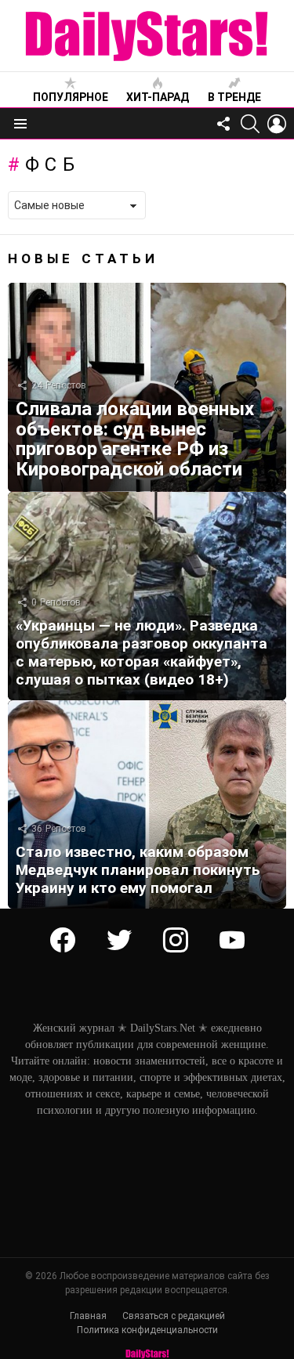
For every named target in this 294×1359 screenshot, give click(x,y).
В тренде (234, 97)
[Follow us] (223, 123)
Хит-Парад (157, 97)
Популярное (70, 97)
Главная (88, 1315)
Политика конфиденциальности (147, 1330)
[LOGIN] (276, 123)
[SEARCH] (250, 123)
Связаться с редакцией (173, 1315)
